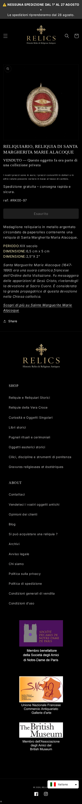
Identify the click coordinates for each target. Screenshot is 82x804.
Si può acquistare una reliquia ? (33, 534)
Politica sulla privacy (25, 574)
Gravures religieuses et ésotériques (36, 467)
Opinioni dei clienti (23, 514)
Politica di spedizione (25, 583)
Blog (12, 524)
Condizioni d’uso (21, 603)
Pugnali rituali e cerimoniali (29, 437)
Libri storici (17, 427)
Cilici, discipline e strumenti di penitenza (40, 457)
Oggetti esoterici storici (27, 447)
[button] (5, 36)
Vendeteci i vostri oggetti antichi (34, 504)
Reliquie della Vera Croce (28, 407)
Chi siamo (16, 564)
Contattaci (17, 494)
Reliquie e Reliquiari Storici (29, 397)
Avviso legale (19, 554)
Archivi (14, 544)
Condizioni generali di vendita (32, 593)
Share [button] (12, 321)
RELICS (45, 787)
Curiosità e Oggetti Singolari (30, 417)
